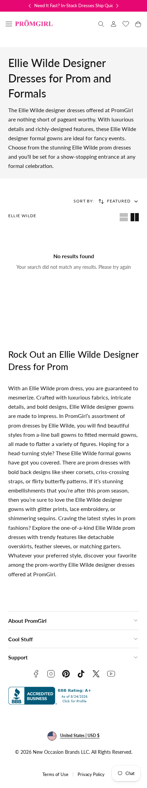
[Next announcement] (117, 6)
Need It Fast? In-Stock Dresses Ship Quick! (75, 5)
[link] (113, 24)
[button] (9, 24)
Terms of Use (55, 774)
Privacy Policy (91, 774)
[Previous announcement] (30, 6)
